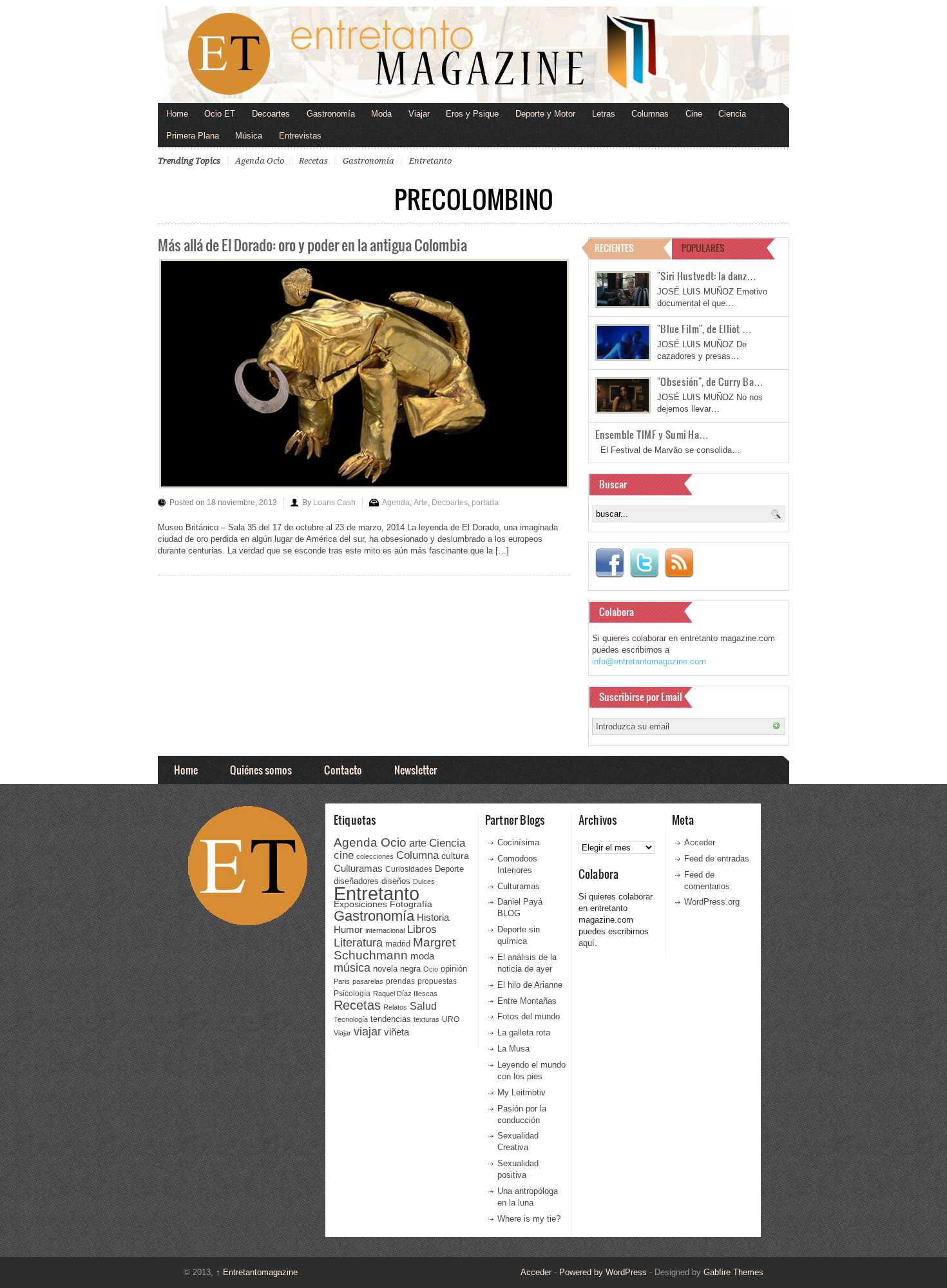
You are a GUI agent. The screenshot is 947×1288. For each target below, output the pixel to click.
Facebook (609, 563)
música (352, 967)
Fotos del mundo (528, 1016)
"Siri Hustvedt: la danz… (706, 276)
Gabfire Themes (733, 1272)
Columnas (650, 114)
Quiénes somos (261, 769)
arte (417, 843)
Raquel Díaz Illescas (405, 993)
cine (344, 855)
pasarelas (367, 981)
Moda (381, 114)
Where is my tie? (528, 1219)
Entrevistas (300, 135)
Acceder (699, 842)
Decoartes (271, 114)
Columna (417, 855)
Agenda (396, 502)
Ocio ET (219, 114)
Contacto (343, 769)
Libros (422, 929)
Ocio (430, 969)
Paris (342, 981)
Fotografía (411, 904)
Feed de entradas (716, 858)
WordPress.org (712, 902)
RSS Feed (679, 563)
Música (248, 135)
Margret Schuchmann (394, 949)
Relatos (395, 1007)
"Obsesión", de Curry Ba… (710, 381)
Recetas (313, 161)
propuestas (437, 981)
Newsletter (415, 769)
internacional (385, 930)
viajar (367, 1031)
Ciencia (732, 114)
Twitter (644, 563)
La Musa (513, 1048)
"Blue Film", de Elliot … (704, 329)
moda (422, 955)
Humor (348, 929)
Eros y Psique (472, 114)
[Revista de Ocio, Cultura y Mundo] (473, 54)
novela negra (397, 969)
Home (177, 114)
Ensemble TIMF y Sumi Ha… (652, 434)
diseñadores (356, 881)
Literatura (358, 942)
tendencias (390, 1019)
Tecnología (351, 1019)
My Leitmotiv (521, 1092)
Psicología (352, 993)
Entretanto (430, 161)
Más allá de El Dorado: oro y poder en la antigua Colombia (312, 244)
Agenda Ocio (259, 161)
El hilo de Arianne (529, 985)
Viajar (419, 114)
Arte (421, 502)
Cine (693, 114)
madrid (397, 943)
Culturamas (358, 868)
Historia (433, 917)
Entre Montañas (527, 1001)
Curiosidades (408, 869)
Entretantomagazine (257, 1272)
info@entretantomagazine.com (649, 661)
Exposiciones (360, 904)
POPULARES (703, 248)
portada (485, 502)
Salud (423, 1006)
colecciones (375, 856)
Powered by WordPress (603, 1272)
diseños (395, 881)
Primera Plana (192, 135)
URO (450, 1019)
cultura (455, 856)
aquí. (588, 943)
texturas (426, 1019)
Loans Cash (334, 502)
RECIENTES (614, 248)
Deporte (449, 869)
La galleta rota (523, 1032)
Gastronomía (331, 114)
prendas (400, 981)
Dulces (424, 881)
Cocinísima (518, 842)
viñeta (396, 1031)
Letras (603, 114)
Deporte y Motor (545, 114)
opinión (454, 969)
